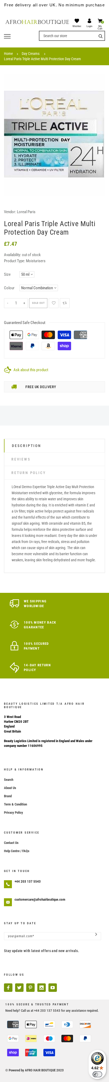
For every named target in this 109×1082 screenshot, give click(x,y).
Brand (8, 796)
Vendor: (10, 211)
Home (8, 53)
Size (7, 274)
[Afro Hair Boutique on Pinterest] (30, 987)
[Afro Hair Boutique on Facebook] (8, 987)
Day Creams (30, 53)
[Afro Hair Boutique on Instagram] (41, 987)
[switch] (97, 1074)
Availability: (13, 254)
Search (8, 780)
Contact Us (11, 843)
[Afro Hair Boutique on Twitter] (19, 987)
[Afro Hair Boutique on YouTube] (52, 987)
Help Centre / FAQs (16, 851)
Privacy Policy (13, 812)
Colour (9, 288)
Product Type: (14, 261)
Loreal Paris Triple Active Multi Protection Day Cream (42, 59)
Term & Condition (15, 804)
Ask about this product (30, 369)
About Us (10, 788)
